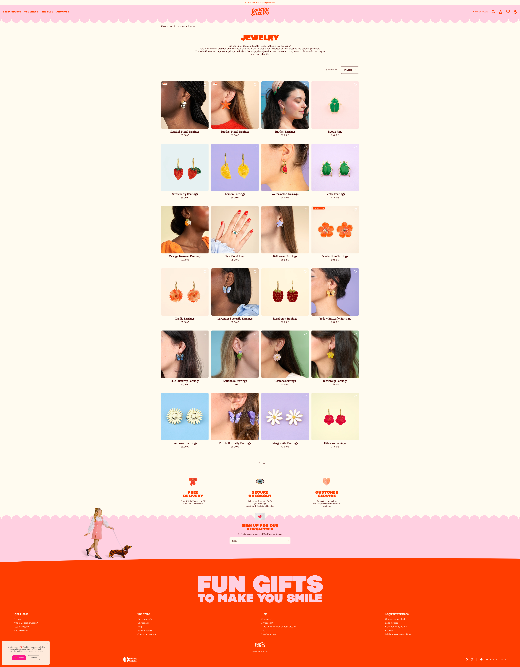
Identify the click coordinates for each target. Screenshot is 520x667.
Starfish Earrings (285, 131)
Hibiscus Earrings (335, 443)
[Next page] (264, 463)
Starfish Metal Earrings (235, 131)
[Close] (47, 643)
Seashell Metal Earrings (184, 131)
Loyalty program (22, 626)
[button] (12, 12)
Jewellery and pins (177, 26)
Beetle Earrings (335, 194)
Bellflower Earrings (285, 256)
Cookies (389, 630)
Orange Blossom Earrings (185, 256)
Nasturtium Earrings (335, 256)
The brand (143, 613)
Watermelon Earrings (285, 194)
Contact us (266, 619)
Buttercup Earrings (335, 381)
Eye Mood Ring (234, 256)
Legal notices (391, 622)
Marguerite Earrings (285, 443)
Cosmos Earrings (285, 381)
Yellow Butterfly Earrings (335, 318)
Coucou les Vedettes (147, 634)
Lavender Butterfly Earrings (235, 318)
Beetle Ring (335, 131)
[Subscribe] (288, 541)
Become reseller (145, 630)
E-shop (17, 619)
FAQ (263, 630)
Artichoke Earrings (235, 381)
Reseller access (480, 11)
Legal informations (396, 613)
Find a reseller (21, 630)
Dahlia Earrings (184, 318)
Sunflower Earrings (185, 443)
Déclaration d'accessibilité (398, 634)
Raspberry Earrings (285, 318)
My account (267, 622)
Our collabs (143, 622)
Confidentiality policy (395, 626)
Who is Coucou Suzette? (26, 622)
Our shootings (144, 619)
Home (163, 26)
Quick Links (21, 613)
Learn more (38, 651)
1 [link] (254, 463)
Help (264, 613)
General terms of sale (395, 619)
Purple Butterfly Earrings (235, 443)
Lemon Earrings (235, 194)
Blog (139, 626)
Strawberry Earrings (185, 194)
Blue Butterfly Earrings (184, 381)
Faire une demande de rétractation (278, 626)
